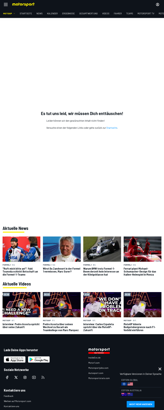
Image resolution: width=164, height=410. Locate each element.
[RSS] (43, 377)
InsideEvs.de (94, 357)
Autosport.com (95, 373)
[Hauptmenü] (5, 4)
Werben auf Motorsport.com (17, 401)
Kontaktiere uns (11, 406)
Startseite (111, 127)
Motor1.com (94, 362)
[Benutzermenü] (157, 4)
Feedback (8, 396)
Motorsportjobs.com (98, 367)
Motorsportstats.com (99, 378)
